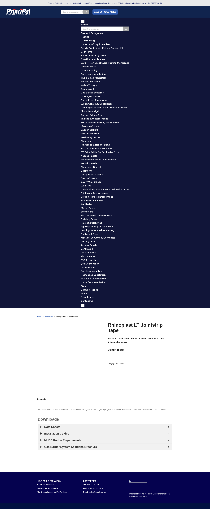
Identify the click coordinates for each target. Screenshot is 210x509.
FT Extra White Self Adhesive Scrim (100, 152)
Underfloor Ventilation (93, 282)
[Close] (82, 305)
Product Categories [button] (92, 33)
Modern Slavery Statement (48, 488)
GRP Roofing (88, 40)
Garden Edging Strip (92, 115)
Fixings (84, 286)
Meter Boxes (88, 208)
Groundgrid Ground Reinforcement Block (104, 107)
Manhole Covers (90, 126)
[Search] (86, 12)
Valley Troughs (89, 85)
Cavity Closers (89, 178)
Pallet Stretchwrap (91, 222)
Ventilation (87, 248)
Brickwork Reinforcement (95, 193)
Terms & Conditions (45, 484)
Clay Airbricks (88, 267)
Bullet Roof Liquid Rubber (95, 44)
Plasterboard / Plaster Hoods (98, 215)
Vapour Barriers (89, 129)
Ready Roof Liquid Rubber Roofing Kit (102, 48)
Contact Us (87, 301)
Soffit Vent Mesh (90, 263)
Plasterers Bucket (91, 167)
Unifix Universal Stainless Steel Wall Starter (105, 189)
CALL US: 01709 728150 (105, 12)
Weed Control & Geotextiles (97, 103)
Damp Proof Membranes (95, 100)
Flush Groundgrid (90, 111)
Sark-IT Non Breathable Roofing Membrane (105, 63)
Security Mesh (89, 163)
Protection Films (90, 133)
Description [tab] (41, 399)
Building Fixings (89, 289)
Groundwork (88, 89)
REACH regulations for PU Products (52, 492)
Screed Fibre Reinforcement (97, 196)
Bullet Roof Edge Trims (94, 55)
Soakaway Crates (90, 137)
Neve (38, 506)
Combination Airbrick (92, 271)
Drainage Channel (91, 96)
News (84, 293)
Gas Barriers (48, 317)
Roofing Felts (88, 66)
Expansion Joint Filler (92, 200)
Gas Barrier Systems (92, 92)
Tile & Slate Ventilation (93, 77)
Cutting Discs (88, 241)
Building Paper (89, 219)
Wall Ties (86, 185)
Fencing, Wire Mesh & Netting (97, 230)
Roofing (85, 36)
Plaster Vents (88, 252)
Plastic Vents (88, 256)
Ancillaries (86, 204)
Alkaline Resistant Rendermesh (98, 159)
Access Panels (89, 155)
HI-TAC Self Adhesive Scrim (96, 148)
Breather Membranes (93, 59)
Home (84, 24)
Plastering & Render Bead (95, 144)
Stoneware (87, 211)
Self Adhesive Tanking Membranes (100, 122)
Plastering (86, 141)
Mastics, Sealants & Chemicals (98, 237)
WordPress (58, 506)
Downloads (87, 297)
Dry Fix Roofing (89, 70)
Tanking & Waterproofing (94, 118)
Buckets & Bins (89, 234)
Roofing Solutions (90, 81)
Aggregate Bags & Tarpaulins (97, 226)
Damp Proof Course (92, 174)
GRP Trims (86, 51)
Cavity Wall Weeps (91, 182)
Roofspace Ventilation (93, 74)
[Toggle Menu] (82, 21)
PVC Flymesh (88, 260)
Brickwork (86, 170)
